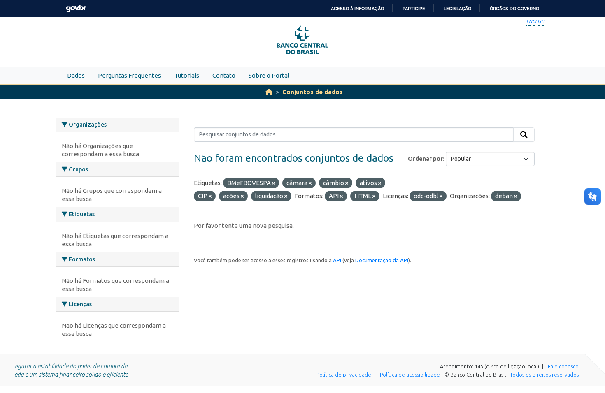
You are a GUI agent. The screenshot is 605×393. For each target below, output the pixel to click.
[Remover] (273, 183)
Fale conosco (563, 366)
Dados (76, 75)
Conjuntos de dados (312, 91)
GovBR (76, 8)
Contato (223, 75)
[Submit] (524, 134)
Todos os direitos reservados (544, 374)
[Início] (268, 91)
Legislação (457, 9)
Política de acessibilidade (410, 374)
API (337, 260)
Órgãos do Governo (514, 9)
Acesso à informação (357, 9)
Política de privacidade (343, 374)
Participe (414, 9)
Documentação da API (381, 260)
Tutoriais (186, 75)
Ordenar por (425, 158)
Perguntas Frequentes (129, 75)
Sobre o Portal (269, 75)
